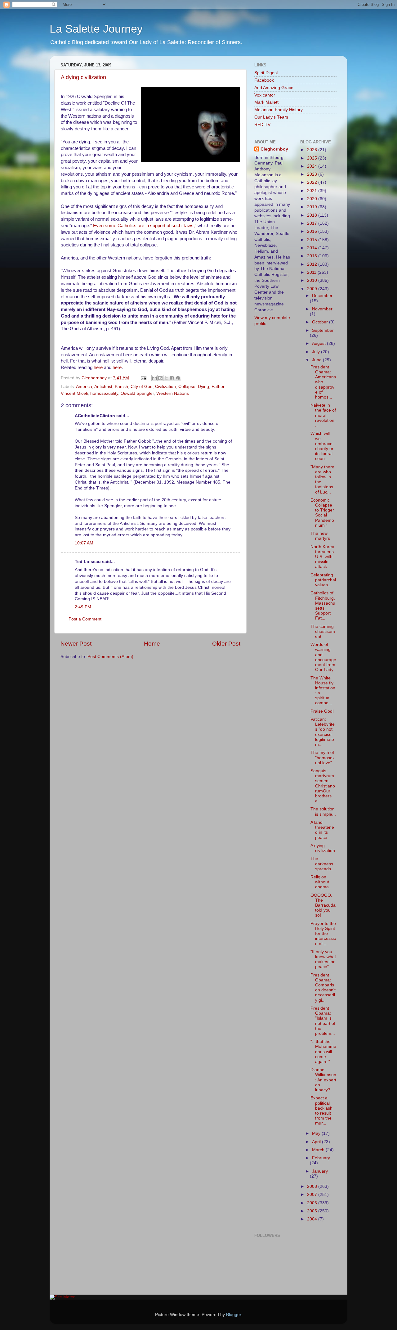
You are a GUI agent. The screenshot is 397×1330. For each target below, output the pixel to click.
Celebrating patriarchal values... (323, 580)
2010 (312, 280)
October (320, 322)
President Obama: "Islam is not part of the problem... (322, 1021)
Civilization (165, 386)
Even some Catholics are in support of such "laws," (145, 225)
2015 (312, 239)
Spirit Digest (266, 72)
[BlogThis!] (160, 378)
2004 (312, 1219)
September (323, 330)
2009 (312, 288)
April (317, 1141)
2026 (312, 149)
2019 (312, 207)
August (319, 343)
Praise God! (322, 711)
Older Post (226, 643)
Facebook (264, 80)
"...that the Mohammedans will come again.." (323, 1051)
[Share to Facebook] (172, 378)
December (322, 295)
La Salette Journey (96, 28)
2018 (312, 215)
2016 (312, 231)
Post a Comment (85, 619)
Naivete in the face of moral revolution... (323, 415)
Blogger (233, 1314)
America (84, 386)
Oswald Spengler (137, 393)
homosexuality (104, 393)
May (317, 1133)
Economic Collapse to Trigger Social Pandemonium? (322, 513)
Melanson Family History (278, 109)
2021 (312, 190)
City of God (142, 386)
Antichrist (103, 386)
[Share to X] (166, 378)
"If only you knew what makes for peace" (323, 959)
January (320, 1171)
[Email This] (154, 378)
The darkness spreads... (322, 863)
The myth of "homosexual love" (322, 757)
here (98, 367)
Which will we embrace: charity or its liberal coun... (322, 446)
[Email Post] (143, 378)
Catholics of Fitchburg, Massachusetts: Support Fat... (322, 605)
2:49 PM (83, 607)
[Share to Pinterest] (178, 378)
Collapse (186, 386)
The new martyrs (320, 536)
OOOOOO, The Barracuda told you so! (323, 905)
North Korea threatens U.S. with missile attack (322, 556)
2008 (312, 1186)
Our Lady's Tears (271, 117)
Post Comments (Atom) (110, 656)
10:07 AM (84, 543)
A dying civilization (83, 77)
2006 (312, 1203)
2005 (312, 1211)
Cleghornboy (95, 378)
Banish (121, 386)
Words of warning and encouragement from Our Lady (323, 657)
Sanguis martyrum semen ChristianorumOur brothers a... (322, 786)
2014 (312, 248)
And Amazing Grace (273, 87)
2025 (312, 158)
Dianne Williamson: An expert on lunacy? (323, 1079)
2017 (312, 223)
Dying (203, 386)
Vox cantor (264, 95)
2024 (312, 166)
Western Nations (172, 393)
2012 (312, 264)
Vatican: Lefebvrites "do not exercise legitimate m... (322, 732)
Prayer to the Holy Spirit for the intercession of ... (323, 933)
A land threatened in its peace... (322, 830)
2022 (312, 182)
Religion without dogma (319, 882)
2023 (312, 174)
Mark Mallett (266, 102)
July (316, 351)
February (321, 1158)
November (322, 309)
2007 (312, 1194)
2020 (312, 198)
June (317, 360)
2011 (312, 272)
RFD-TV (262, 124)
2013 (312, 256)
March (319, 1149)
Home (152, 643)
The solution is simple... (323, 811)
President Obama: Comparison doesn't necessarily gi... (323, 988)
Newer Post (75, 643)
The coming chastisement (322, 631)
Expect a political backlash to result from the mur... (321, 1110)
